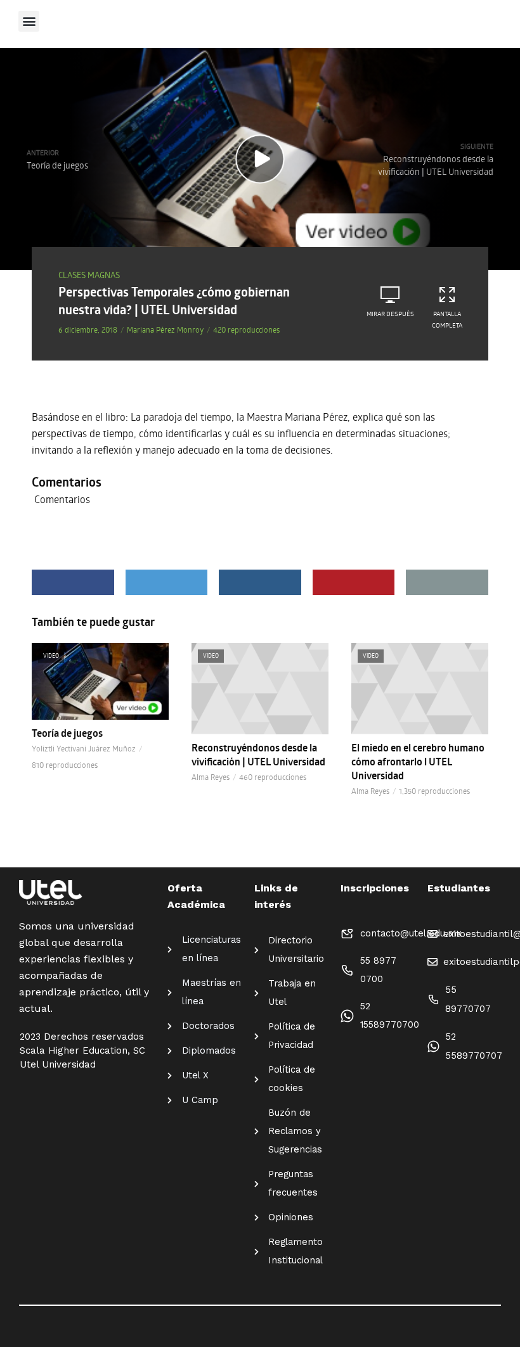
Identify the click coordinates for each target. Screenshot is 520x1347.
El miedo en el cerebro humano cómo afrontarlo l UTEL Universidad (417, 761)
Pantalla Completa (447, 319)
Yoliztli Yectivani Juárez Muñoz (84, 748)
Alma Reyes (211, 777)
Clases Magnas (89, 275)
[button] (28, 21)
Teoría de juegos (67, 733)
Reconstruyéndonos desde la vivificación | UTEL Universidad (258, 755)
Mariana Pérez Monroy (165, 329)
